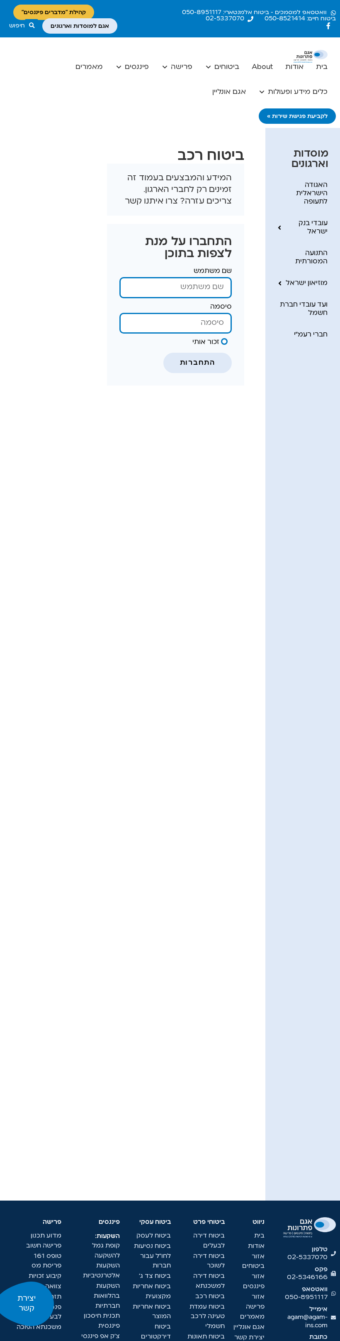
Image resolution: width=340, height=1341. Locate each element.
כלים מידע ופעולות (298, 92)
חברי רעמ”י (311, 335)
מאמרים (89, 67)
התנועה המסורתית (311, 258)
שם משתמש (213, 271)
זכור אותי (206, 342)
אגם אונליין (229, 92)
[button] (23, 25)
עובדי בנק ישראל (313, 228)
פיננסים (137, 67)
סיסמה (221, 307)
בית (322, 67)
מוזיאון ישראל (307, 283)
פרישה (181, 67)
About (262, 67)
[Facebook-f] (328, 25)
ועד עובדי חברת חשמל (304, 309)
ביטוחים (226, 67)
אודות (294, 67)
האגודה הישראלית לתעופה (312, 193)
